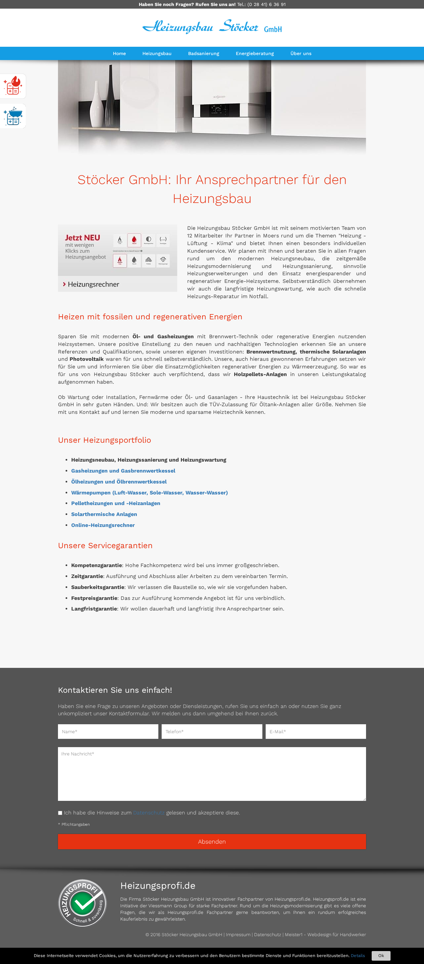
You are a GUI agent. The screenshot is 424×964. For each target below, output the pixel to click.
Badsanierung (203, 53)
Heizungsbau (157, 53)
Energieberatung (255, 53)
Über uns (301, 53)
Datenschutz (149, 812)
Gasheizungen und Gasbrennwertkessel (123, 471)
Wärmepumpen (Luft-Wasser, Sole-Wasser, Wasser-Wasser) (149, 492)
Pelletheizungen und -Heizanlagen (115, 503)
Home (119, 53)
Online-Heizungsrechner (103, 525)
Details (358, 955)
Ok (381, 955)
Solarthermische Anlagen (104, 514)
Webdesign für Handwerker (336, 934)
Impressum (238, 934)
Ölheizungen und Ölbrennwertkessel (119, 482)
